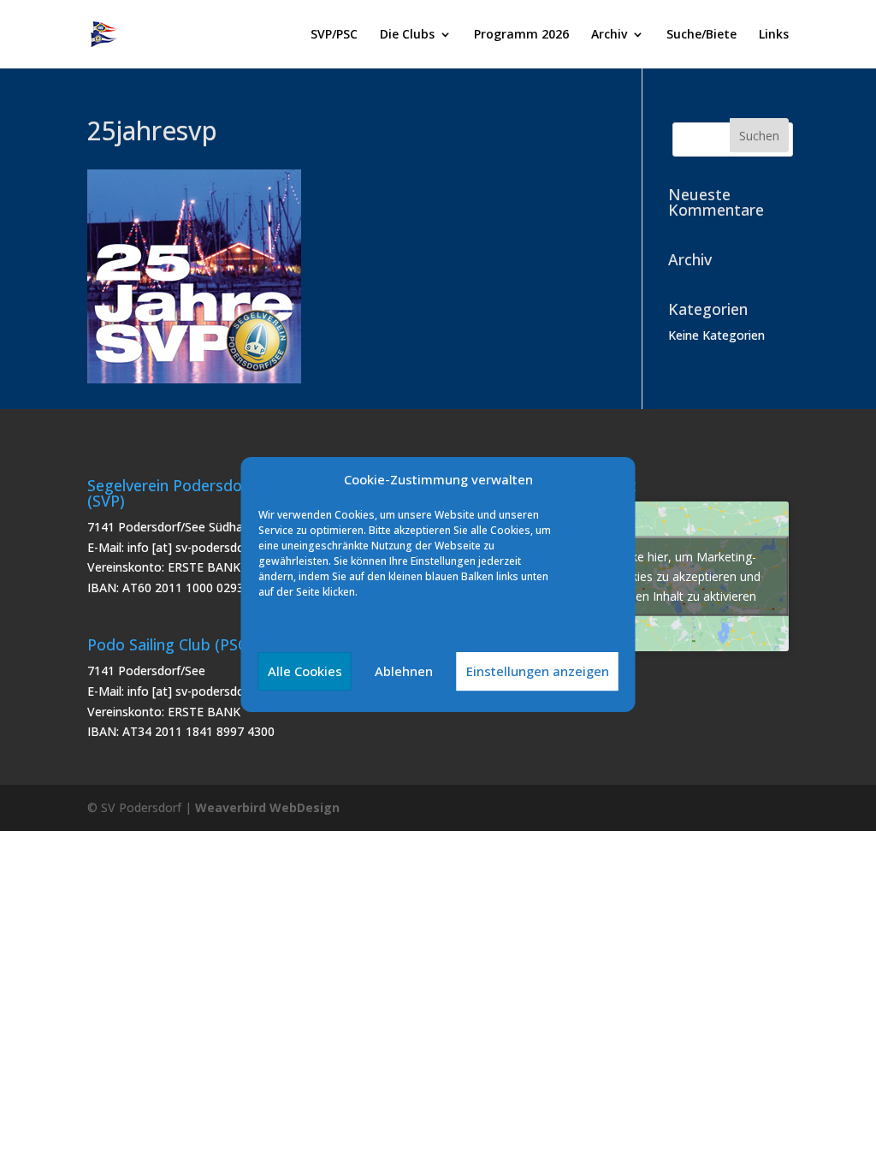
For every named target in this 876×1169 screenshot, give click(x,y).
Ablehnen (404, 670)
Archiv (609, 35)
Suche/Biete (701, 35)
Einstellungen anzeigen (537, 670)
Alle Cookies (305, 670)
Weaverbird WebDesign (267, 807)
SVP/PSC (334, 35)
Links (774, 35)
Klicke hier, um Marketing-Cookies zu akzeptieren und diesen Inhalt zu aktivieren (684, 576)
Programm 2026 (521, 35)
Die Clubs (407, 35)
